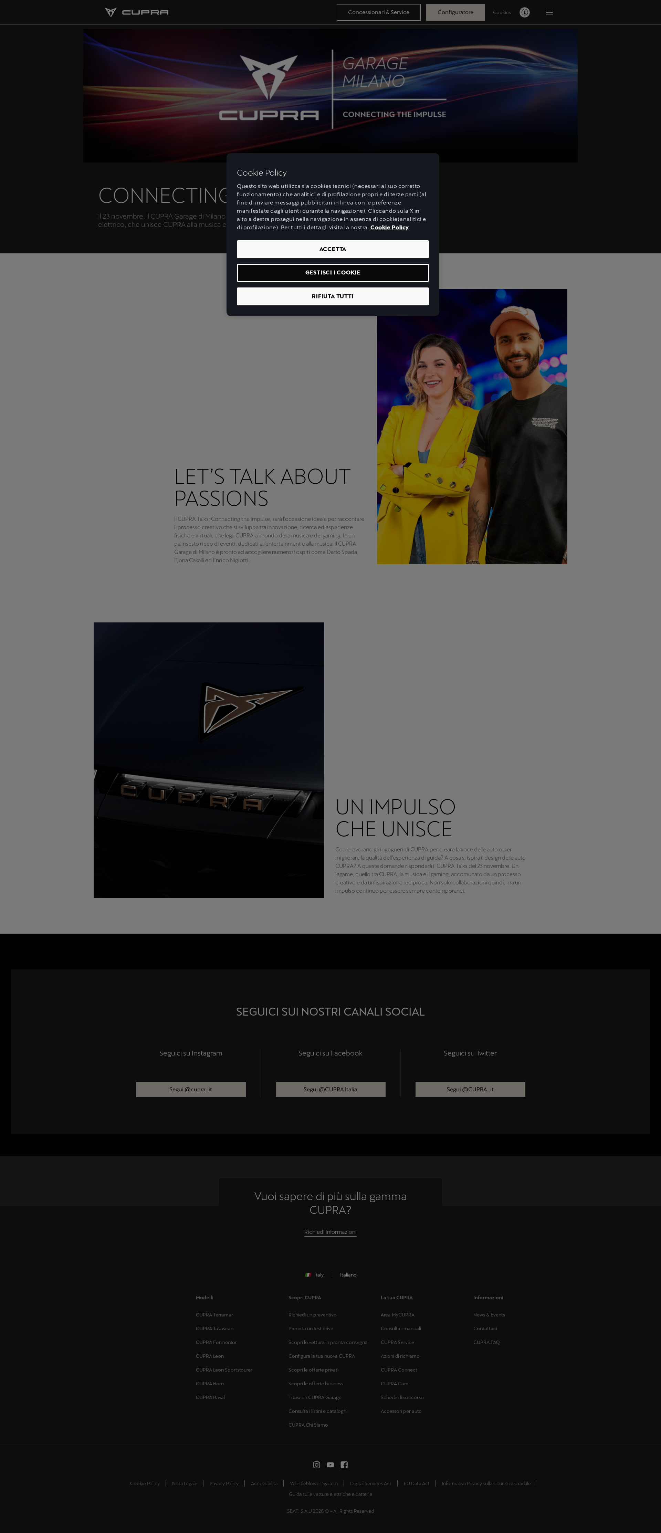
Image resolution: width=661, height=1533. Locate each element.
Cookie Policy (389, 227)
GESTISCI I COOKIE (333, 272)
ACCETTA (333, 249)
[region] (333, 234)
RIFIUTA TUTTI (333, 296)
